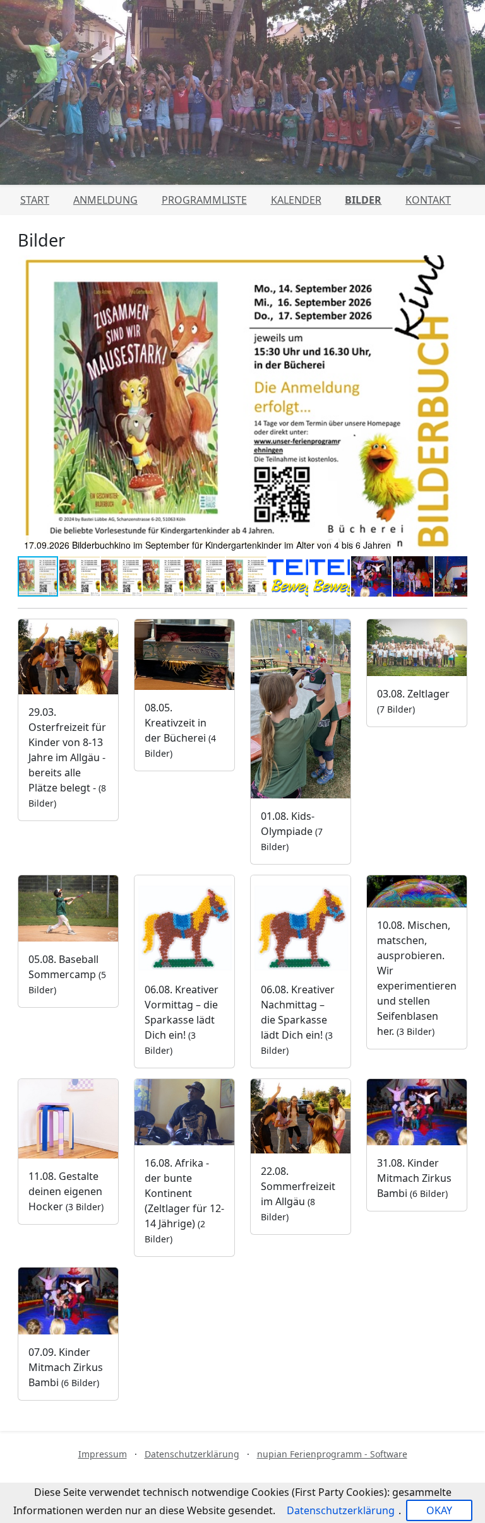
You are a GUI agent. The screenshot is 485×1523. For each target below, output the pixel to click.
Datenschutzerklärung (192, 1454)
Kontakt (428, 200)
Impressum (102, 1454)
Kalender (296, 200)
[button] (456, 405)
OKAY (439, 1510)
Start (34, 200)
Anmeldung (105, 200)
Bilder (363, 200)
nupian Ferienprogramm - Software (332, 1454)
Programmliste (204, 200)
